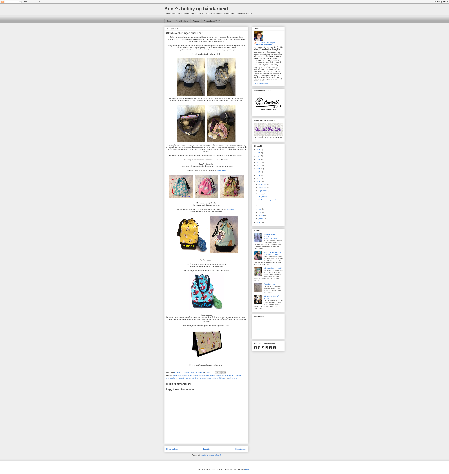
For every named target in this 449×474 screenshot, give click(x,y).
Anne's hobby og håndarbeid (196, 8)
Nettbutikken (221, 170)
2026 (259, 150)
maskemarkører (171, 378)
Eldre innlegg (240, 449)
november (262, 187)
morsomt (181, 378)
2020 (259, 169)
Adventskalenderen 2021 (273, 268)
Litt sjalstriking (263, 197)
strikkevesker (232, 378)
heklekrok (205, 375)
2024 (259, 156)
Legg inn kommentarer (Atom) (211, 455)
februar (261, 215)
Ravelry (196, 21)
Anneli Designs (182, 21)
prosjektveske (203, 378)
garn (200, 375)
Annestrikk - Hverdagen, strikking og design (266, 43)
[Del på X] (220, 372)
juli (260, 206)
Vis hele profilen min (261, 83)
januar (261, 218)
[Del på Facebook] (222, 372)
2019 (259, 172)
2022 (259, 162)
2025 (259, 153)
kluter (229, 375)
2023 (259, 159)
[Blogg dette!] (218, 372)
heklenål (212, 375)
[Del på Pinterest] (225, 372)
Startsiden (207, 449)
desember (262, 184)
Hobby (224, 375)
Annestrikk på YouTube (213, 21)
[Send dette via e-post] (216, 372)
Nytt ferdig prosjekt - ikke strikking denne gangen (273, 253)
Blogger (247, 469)
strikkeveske (223, 378)
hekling (218, 375)
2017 (259, 178)
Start (169, 21)
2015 (259, 223)
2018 (259, 175)
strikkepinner (213, 378)
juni (260, 209)
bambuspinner (193, 375)
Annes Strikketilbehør (180, 375)
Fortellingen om (269, 284)
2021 (259, 166)
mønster (187, 378)
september (263, 191)
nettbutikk (194, 378)
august (261, 194)
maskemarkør (236, 375)
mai (260, 212)
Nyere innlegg (172, 449)
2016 (259, 181)
